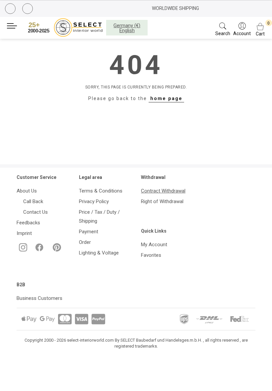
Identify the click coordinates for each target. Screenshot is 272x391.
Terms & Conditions (100, 191)
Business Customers (39, 298)
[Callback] (11, 10)
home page (166, 98)
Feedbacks (28, 223)
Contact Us (34, 212)
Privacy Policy (94, 201)
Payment (88, 232)
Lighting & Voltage (99, 253)
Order (85, 242)
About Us (27, 191)
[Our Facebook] (38, 250)
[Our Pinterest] (55, 250)
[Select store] (66, 27)
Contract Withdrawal (163, 191)
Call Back (32, 201)
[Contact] (28, 9)
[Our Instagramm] (22, 250)
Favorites (151, 255)
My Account (154, 245)
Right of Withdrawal (162, 201)
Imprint (24, 233)
